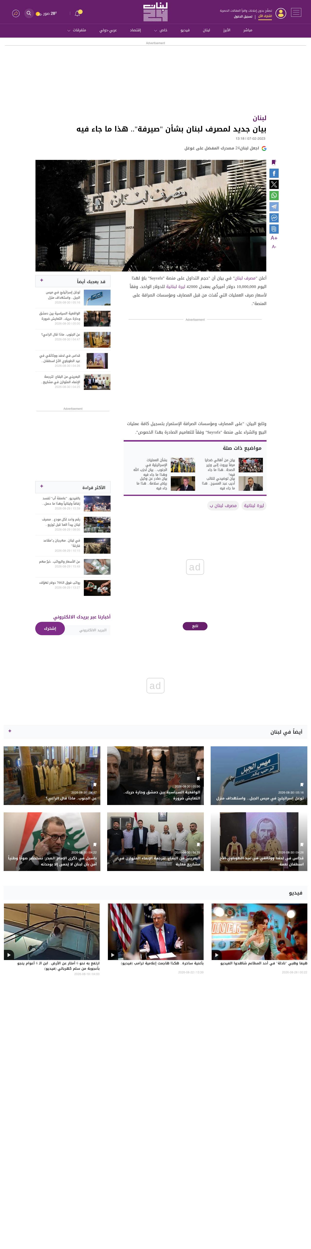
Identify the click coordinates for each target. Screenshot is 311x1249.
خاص (163, 30)
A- (274, 247)
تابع (195, 626)
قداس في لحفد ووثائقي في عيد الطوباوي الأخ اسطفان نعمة (59, 358)
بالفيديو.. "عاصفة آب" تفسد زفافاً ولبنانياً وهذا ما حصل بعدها (61, 501)
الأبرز (226, 30)
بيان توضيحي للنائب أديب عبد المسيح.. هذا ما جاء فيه (218, 483)
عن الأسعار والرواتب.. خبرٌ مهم (59, 561)
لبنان (206, 30)
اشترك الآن (265, 16)
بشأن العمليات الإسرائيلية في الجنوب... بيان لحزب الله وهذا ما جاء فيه (150, 467)
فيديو (185, 30)
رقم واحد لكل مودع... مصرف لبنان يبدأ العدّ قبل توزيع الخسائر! (61, 522)
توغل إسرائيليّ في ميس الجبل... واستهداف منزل (63, 295)
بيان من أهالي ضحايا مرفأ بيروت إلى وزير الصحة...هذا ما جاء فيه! (220, 467)
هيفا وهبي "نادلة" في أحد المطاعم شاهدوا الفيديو (263, 964)
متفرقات (79, 30)
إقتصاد (135, 30)
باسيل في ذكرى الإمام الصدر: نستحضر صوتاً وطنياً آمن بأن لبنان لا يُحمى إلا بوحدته (52, 861)
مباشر (247, 30)
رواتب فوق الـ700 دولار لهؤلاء (59, 582)
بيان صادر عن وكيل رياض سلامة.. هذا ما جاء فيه (152, 483)
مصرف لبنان (245, 278)
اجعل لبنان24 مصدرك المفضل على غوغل (221, 148)
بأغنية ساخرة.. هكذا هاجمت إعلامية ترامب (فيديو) (162, 964)
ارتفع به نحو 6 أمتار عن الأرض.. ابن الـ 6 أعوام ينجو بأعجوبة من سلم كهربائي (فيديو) (58, 966)
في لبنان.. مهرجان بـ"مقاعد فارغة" (61, 543)
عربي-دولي (108, 30)
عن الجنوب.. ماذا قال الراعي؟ (60, 334)
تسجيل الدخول (243, 16)
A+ (274, 238)
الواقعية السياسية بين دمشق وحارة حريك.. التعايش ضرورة (59, 316)
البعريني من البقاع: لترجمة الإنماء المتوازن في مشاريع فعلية (61, 379)
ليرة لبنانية (175, 286)
